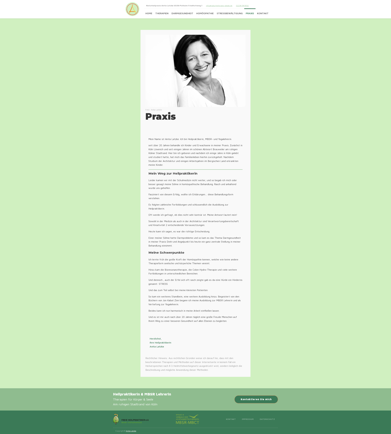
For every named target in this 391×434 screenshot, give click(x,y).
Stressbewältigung (230, 13)
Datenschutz (267, 419)
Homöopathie (205, 13)
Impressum (248, 419)
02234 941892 (242, 5)
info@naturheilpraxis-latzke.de (219, 5)
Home (148, 13)
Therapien (161, 13)
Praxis (250, 13)
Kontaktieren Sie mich (256, 399)
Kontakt (263, 13)
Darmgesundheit (182, 13)
